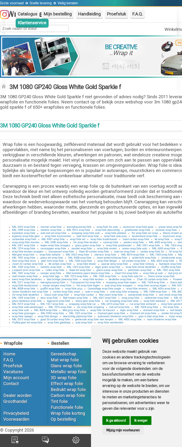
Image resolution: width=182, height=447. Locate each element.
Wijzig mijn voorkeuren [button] (123, 430)
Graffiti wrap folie (171, 267)
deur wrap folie (49, 297)
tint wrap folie (171, 307)
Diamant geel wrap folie (111, 313)
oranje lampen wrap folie (57, 285)
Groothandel (15, 401)
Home (9, 354)
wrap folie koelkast (154, 301)
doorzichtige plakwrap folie (62, 279)
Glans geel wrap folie (87, 301)
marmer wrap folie (51, 226)
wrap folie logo (51, 276)
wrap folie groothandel (119, 245)
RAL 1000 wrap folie (80, 260)
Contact (11, 383)
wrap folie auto (20, 310)
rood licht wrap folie (88, 236)
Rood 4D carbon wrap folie (94, 251)
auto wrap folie (84, 322)
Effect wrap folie (67, 383)
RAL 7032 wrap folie (168, 270)
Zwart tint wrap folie (126, 273)
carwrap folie (110, 242)
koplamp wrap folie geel (26, 236)
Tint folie (59, 401)
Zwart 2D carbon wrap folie (27, 263)
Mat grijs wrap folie (74, 310)
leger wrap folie (129, 310)
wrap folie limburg (143, 263)
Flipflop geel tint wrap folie (27, 322)
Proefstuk (116, 14)
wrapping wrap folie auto (86, 233)
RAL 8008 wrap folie (23, 288)
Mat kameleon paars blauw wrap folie (88, 273)
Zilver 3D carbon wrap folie (152, 279)
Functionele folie (67, 407)
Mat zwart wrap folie (111, 294)
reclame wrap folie (166, 230)
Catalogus (27, 14)
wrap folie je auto (153, 273)
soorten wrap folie (133, 242)
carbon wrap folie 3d (152, 251)
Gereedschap (63, 354)
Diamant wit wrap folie (143, 313)
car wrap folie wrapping (90, 307)
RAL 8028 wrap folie (45, 310)
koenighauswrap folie (53, 282)
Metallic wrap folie (68, 371)
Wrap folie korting (68, 413)
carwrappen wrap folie (53, 248)
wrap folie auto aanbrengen (27, 307)
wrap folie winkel (107, 248)
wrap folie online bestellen (141, 267)
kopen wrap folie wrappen (55, 245)
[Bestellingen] (15, 442)
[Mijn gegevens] (75, 442)
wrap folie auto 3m (132, 276)
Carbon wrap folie (68, 395)
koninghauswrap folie (79, 226)
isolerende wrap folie (157, 297)
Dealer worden (17, 395)
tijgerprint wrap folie (58, 301)
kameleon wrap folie (23, 233)
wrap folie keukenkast (25, 285)
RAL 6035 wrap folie (162, 260)
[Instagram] (7, 17)
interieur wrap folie (105, 254)
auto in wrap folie (95, 291)
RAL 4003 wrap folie (160, 242)
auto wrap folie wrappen (118, 285)
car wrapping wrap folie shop (121, 301)
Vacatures (13, 371)
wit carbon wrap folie (134, 260)
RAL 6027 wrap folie (104, 297)
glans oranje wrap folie (109, 270)
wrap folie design (48, 316)
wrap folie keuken (93, 279)
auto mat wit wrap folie (53, 233)
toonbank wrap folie (170, 263)
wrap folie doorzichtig (107, 230)
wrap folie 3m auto (107, 226)
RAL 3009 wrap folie (56, 242)
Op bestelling (63, 419)
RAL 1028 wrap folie (153, 282)
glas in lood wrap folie (151, 316)
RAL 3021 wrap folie (23, 245)
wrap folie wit (77, 239)
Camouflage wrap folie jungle (104, 288)
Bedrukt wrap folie (68, 389)
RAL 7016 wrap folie (60, 307)
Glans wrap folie (66, 365)
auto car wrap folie (124, 251)
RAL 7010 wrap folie (76, 276)
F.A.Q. (137, 14)
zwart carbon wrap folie (136, 239)
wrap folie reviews (136, 288)
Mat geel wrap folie (23, 254)
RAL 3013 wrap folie (23, 319)
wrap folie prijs (73, 288)
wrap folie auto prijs (115, 236)
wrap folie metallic (50, 254)
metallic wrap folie (51, 230)
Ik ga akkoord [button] (116, 420)
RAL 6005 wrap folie (163, 248)
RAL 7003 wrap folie (104, 276)
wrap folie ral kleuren (102, 310)
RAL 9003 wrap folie (52, 313)
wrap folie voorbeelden (110, 322)
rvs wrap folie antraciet (143, 304)
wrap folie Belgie (107, 260)
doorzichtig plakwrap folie (77, 316)
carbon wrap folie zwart (66, 291)
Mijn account (16, 377)
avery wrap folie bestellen (27, 279)
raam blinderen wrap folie (162, 319)
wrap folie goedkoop (59, 322)
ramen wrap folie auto (134, 248)
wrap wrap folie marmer (26, 242)
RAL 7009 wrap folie (23, 230)
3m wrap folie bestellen (25, 294)
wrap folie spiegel (22, 316)
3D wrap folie (64, 377)
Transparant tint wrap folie (85, 282)
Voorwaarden (16, 419)
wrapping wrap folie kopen (121, 282)
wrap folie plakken (115, 233)
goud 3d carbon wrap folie (55, 319)
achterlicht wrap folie (144, 257)
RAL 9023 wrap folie (77, 254)
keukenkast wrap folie (145, 236)
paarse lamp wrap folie (114, 263)
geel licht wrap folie (52, 260)
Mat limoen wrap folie (75, 297)
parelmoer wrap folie (140, 270)
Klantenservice (32, 22)
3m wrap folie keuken (85, 242)
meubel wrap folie (81, 248)
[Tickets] (45, 442)
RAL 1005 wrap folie (161, 254)
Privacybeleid (16, 413)
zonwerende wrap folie (141, 294)
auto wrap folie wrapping (124, 291)
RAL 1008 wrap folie (155, 291)
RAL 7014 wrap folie (23, 248)
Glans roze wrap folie (56, 294)
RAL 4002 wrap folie (130, 319)
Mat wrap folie (65, 360)
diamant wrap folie (154, 310)
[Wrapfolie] (3, 87)
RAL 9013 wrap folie (23, 304)
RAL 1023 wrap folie (80, 313)
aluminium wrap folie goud (138, 226)
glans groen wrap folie (88, 245)
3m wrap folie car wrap (145, 233)
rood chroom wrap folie (25, 276)
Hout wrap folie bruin (24, 260)
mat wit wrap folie (119, 307)
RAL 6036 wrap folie (164, 288)
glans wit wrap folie (52, 257)
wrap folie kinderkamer (104, 239)
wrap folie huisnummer (58, 236)
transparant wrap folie (61, 251)
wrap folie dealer (86, 263)
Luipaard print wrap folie (26, 270)
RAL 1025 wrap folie (78, 267)
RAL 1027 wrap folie (52, 304)
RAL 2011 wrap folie (23, 282)
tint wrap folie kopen (88, 285)
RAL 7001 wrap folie (23, 257)
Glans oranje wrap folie (161, 276)
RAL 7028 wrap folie (146, 307)
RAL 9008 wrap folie (79, 257)
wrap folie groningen (24, 313)
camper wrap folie (51, 273)
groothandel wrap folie (137, 230)
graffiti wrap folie (50, 288)
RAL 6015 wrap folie (112, 304)
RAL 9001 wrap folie (53, 239)
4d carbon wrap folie (60, 263)
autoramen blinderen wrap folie (115, 316)
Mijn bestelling (58, 14)
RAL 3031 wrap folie (148, 245)
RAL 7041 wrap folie (23, 273)
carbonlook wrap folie (24, 239)
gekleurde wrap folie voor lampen (94, 319)
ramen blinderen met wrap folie (30, 291)
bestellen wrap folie (120, 279)
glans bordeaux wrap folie (27, 301)
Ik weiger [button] (141, 420)
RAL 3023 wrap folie (23, 226)
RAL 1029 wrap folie (23, 297)
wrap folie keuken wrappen (27, 251)
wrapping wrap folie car (82, 304)
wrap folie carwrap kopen (152, 285)
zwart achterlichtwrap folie (112, 257)
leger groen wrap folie (107, 267)
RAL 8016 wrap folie (133, 254)
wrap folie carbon (84, 294)
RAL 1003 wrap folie (23, 267)
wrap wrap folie (130, 297)
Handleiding (89, 14)
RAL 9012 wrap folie (78, 230)
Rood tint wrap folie (80, 270)
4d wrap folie (162, 239)
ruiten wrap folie (55, 270)
